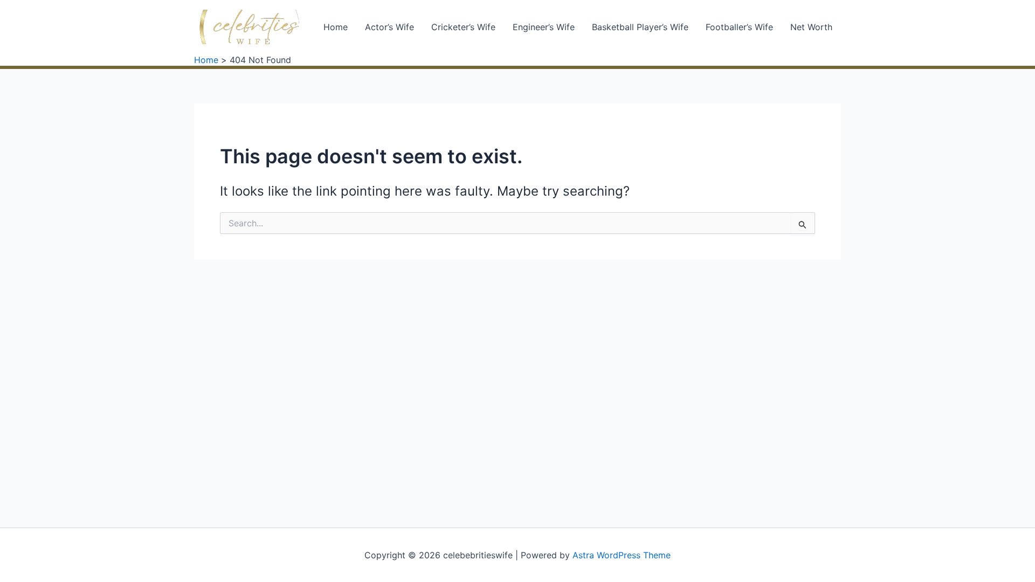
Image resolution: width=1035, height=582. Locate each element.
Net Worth (811, 27)
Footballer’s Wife (739, 27)
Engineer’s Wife (544, 27)
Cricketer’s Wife (463, 27)
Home (335, 27)
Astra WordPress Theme (621, 555)
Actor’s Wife (389, 27)
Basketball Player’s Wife (640, 27)
